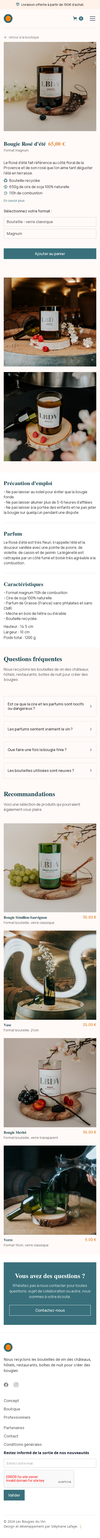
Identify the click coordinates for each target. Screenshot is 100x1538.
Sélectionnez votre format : (28, 211)
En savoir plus (14, 200)
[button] (78, 18)
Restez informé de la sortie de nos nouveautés (46, 1452)
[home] (8, 18)
